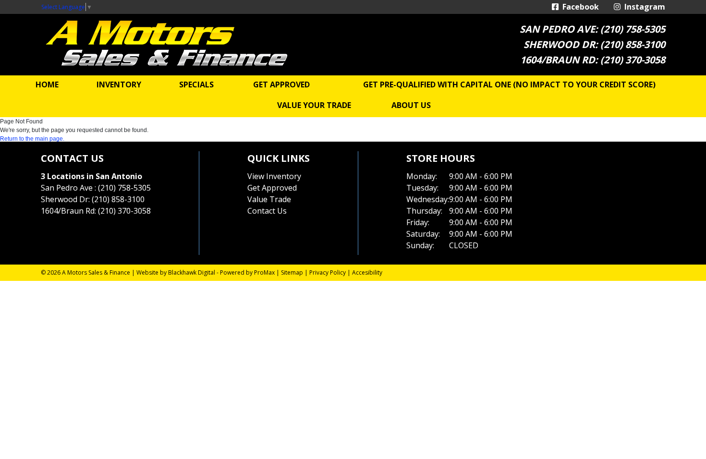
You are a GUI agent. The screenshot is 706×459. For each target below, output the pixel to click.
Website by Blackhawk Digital (175, 272)
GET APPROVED (281, 84)
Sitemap (292, 272)
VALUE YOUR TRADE (314, 105)
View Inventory (274, 176)
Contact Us (267, 210)
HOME (47, 84)
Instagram (643, 6)
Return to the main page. (32, 138)
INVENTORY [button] (119, 84)
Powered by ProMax (247, 272)
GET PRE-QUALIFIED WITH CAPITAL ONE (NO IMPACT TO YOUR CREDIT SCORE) (509, 84)
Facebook (579, 6)
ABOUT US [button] (411, 105)
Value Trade (269, 199)
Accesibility (367, 272)
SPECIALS (196, 84)
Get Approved (272, 187)
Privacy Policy (327, 272)
